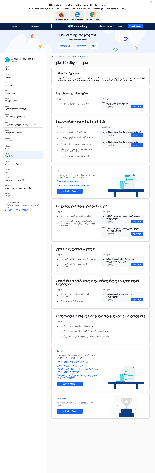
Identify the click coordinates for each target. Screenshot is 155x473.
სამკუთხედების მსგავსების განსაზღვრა (81, 206)
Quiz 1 (59, 170)
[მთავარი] (52, 57)
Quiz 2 (59, 351)
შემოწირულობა (105, 26)
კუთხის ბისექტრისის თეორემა (75, 249)
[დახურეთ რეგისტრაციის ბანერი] (151, 33)
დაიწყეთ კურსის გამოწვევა (16, 210)
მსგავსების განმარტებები (72, 93)
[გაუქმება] (151, 2)
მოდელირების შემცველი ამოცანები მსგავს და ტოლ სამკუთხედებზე (100, 316)
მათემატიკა (60, 56)
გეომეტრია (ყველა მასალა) (77, 56)
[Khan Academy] (77, 26)
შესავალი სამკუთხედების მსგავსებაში (81, 122)
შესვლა (121, 26)
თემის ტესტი (61, 398)
